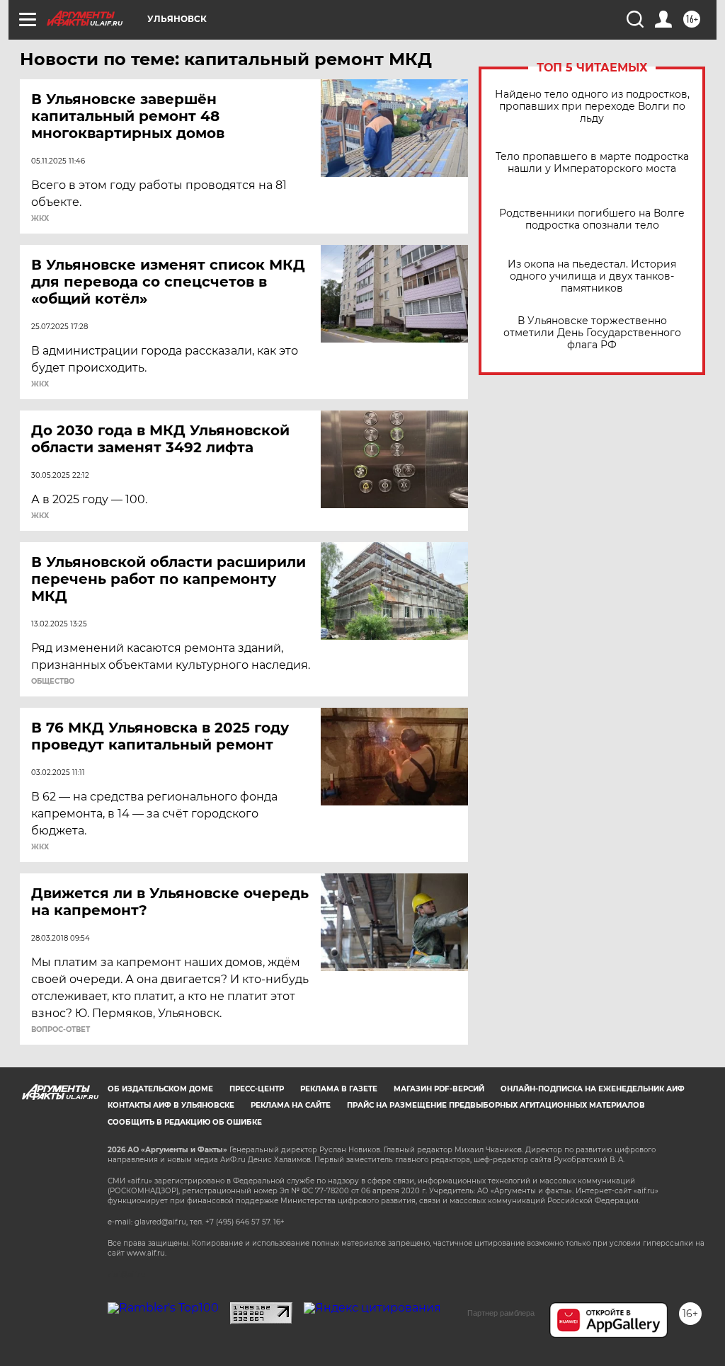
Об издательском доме (160, 1089)
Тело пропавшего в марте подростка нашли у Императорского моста (592, 163)
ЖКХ (40, 218)
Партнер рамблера (501, 1313)
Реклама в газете (338, 1089)
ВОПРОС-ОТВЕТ (60, 1029)
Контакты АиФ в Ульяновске (171, 1105)
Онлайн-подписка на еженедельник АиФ (593, 1089)
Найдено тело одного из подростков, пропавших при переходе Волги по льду (592, 106)
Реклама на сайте (291, 1105)
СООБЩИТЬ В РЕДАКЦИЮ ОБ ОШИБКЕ (185, 1122)
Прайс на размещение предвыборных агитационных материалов (496, 1105)
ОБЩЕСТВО (52, 681)
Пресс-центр (256, 1089)
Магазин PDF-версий (439, 1089)
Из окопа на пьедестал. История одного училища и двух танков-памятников (592, 276)
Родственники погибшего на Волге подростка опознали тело (592, 219)
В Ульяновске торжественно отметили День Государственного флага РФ (592, 333)
